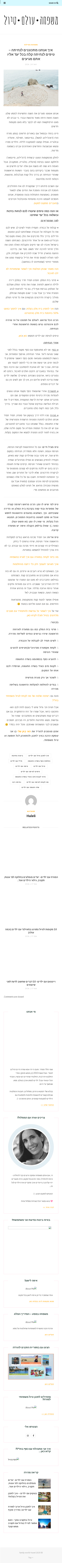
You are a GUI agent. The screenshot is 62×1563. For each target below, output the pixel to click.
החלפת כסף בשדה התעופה (39, 761)
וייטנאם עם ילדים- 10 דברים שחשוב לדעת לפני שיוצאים (31, 983)
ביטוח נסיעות (17, 756)
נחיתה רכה (16, 782)
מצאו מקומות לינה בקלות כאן (41, 1301)
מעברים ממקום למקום (45, 203)
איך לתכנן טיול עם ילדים (39, 756)
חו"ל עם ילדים (16, 761)
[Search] (57, 3)
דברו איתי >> (48, 1207)
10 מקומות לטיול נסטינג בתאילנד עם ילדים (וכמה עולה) (31, 931)
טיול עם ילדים (39, 766)
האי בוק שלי (23, 731)
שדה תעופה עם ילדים (30, 787)
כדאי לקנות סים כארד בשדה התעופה (30, 777)
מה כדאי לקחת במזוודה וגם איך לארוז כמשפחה (34, 557)
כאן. (20, 335)
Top (30, 1557)
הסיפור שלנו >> (47, 1105)
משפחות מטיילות (31, 45)
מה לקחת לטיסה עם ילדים (38, 782)
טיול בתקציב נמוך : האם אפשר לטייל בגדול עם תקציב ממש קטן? (22, 1523)
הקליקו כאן (49, 1335)
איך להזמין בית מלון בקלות (40, 308)
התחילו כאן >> (48, 1414)
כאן (25, 335)
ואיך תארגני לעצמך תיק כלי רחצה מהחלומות (35, 564)
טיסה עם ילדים (22, 766)
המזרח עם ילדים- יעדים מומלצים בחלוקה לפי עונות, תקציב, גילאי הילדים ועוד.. (31, 879)
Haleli (31, 816)
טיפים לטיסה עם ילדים (30, 772)
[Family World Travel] (31, 20)
